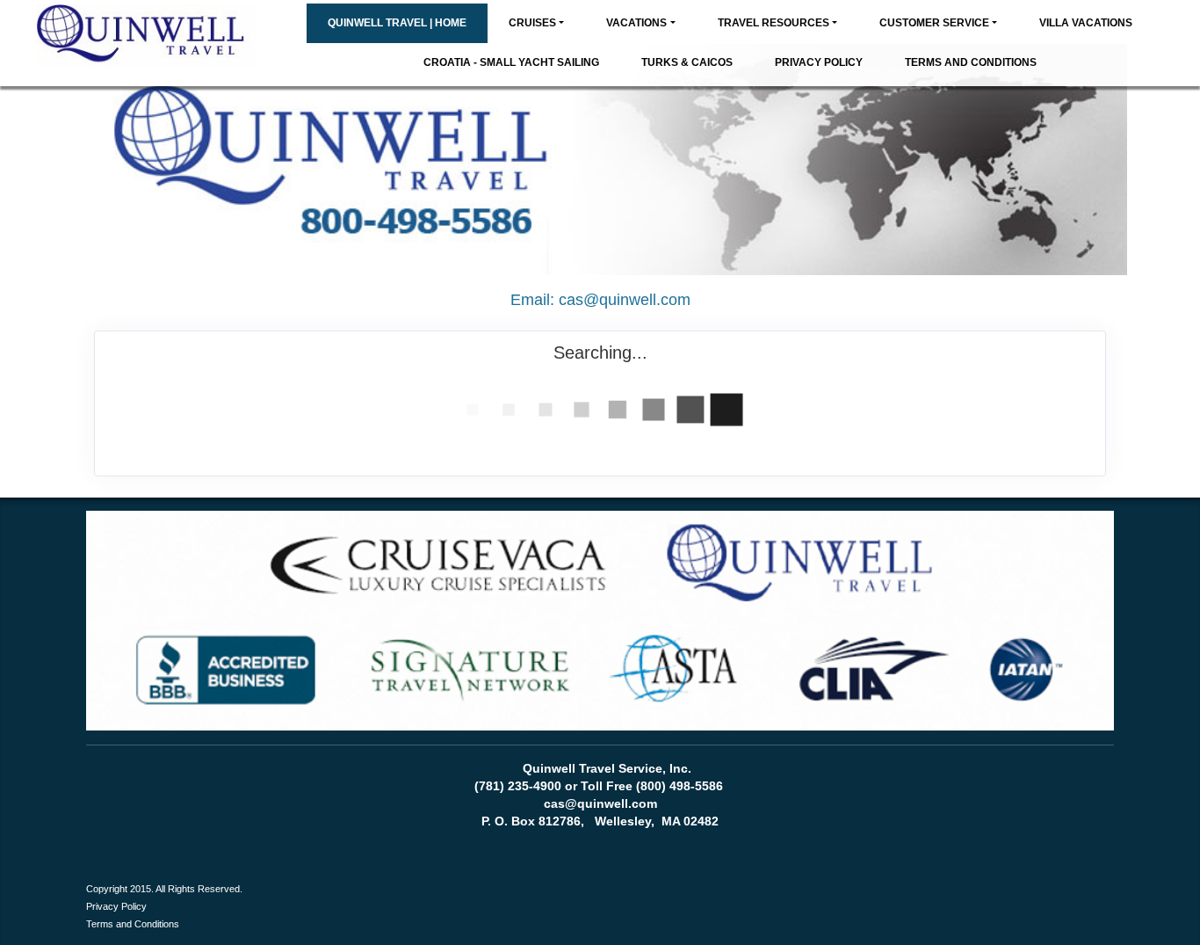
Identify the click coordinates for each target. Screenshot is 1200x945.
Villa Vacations (1085, 23)
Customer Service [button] (934, 23)
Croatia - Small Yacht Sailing (511, 62)
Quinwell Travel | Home (397, 23)
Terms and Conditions (971, 62)
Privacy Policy (819, 62)
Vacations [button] (636, 23)
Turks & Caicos (687, 62)
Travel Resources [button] (773, 23)
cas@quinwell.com (624, 300)
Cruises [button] (532, 23)
